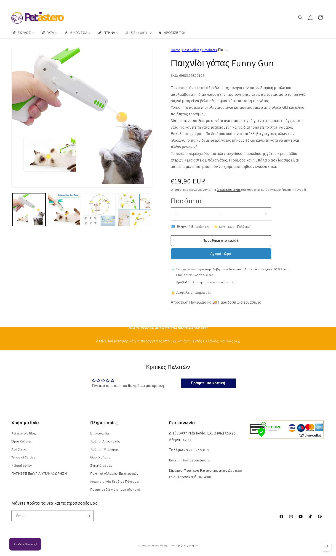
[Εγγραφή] (88, 516)
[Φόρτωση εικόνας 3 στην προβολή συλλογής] (99, 209)
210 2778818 (199, 449)
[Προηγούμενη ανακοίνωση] (107, 4)
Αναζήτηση (19, 449)
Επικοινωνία (99, 433)
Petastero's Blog (23, 433)
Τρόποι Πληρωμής (104, 449)
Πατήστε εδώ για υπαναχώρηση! (115, 489)
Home (175, 50)
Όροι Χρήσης (21, 441)
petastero (153, 545)
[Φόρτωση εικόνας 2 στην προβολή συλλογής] (64, 209)
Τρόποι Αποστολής (105, 441)
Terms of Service (23, 457)
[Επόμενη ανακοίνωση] (229, 4)
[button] (300, 18)
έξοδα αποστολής (229, 189)
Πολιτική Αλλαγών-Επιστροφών (114, 473)
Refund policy (21, 465)
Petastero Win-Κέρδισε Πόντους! (114, 481)
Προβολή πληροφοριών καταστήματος (205, 282)
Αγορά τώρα (221, 254)
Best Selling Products (199, 50)
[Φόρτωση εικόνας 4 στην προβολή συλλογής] (134, 209)
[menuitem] (23, 32)
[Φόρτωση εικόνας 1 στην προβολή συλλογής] (29, 209)
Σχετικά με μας (101, 465)
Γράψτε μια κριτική (208, 383)
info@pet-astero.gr (195, 460)
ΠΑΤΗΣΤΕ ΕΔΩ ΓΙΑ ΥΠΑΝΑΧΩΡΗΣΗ (39, 473)
